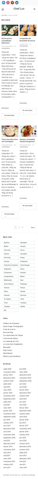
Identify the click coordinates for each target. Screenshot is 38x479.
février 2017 (23, 426)
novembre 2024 (9, 372)
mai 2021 (7, 405)
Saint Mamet (7, 353)
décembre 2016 (9, 429)
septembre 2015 (9, 438)
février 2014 (8, 446)
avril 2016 (7, 432)
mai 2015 (7, 441)
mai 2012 (22, 461)
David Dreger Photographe (13, 326)
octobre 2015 (24, 435)
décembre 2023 (25, 375)
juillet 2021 (7, 402)
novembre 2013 (9, 450)
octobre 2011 (8, 464)
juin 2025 (22, 369)
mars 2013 (7, 458)
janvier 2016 (23, 432)
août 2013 (7, 453)
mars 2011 (23, 467)
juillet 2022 (7, 384)
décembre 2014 (9, 444)
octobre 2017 (8, 423)
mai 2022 (7, 387)
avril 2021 (23, 405)
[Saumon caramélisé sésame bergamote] (28, 127)
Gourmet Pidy (8, 332)
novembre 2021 (9, 396)
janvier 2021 (8, 411)
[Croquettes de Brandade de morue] (28, 26)
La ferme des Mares (10, 338)
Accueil (4, 15)
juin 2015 (22, 438)
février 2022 (23, 390)
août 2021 (23, 399)
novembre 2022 (25, 378)
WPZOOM (32, 475)
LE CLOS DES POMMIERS (13, 344)
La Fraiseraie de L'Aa (10, 341)
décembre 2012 (25, 458)
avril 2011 (7, 467)
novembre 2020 (9, 414)
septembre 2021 (9, 399)
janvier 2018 (23, 420)
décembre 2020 (25, 411)
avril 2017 (7, 426)
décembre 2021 (25, 393)
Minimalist (6, 347)
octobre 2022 (8, 381)
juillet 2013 (23, 453)
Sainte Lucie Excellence (11, 356)
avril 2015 (23, 441)
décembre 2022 (9, 378)
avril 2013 (23, 455)
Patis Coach (7, 350)
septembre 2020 (10, 417)
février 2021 (23, 408)
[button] (3, 9)
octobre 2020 (24, 414)
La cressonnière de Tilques (13, 335)
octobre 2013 (24, 450)
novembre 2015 (9, 435)
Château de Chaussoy (11, 323)
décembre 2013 (25, 446)
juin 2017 (22, 423)
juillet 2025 (7, 369)
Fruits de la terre (9, 329)
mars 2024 (23, 372)
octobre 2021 (24, 396)
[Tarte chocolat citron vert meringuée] (10, 127)
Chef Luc (19, 8)
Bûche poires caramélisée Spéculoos (7, 40)
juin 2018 (7, 420)
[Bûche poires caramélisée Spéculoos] (10, 26)
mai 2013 (7, 455)
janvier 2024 (8, 375)
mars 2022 (7, 390)
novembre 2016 (25, 429)
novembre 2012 (9, 461)
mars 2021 (7, 408)
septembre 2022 (25, 381)
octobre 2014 (24, 444)
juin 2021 (22, 402)
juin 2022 (22, 384)
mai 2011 (22, 464)
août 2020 (23, 417)
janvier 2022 (8, 393)
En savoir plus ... (9, 116)
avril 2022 (23, 387)
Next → (33, 227)
